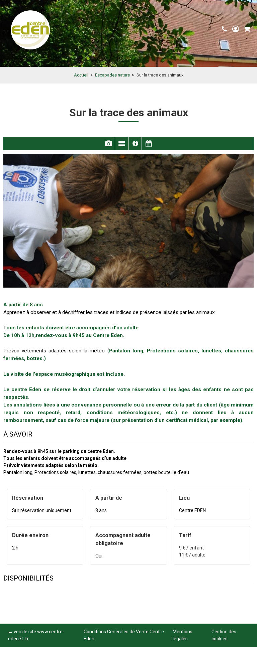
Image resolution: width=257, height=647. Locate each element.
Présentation (121, 143)
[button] (247, 29)
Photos (108, 143)
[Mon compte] (236, 29)
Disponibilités (148, 143)
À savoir (135, 143)
